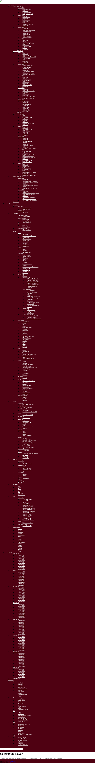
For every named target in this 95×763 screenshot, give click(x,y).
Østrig (19, 551)
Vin (9, 203)
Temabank (16, 201)
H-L (14, 711)
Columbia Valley (27, 526)
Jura (19, 348)
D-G (14, 697)
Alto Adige (26, 450)
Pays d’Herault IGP (28, 358)
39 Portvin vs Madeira (29, 74)
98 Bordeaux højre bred (29, 175)
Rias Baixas (26, 478)
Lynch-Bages (21, 721)
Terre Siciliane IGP (28, 435)
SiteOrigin (12, 762)
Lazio (19, 413)
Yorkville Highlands (28, 520)
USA (14, 496)
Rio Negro (25, 212)
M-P (14, 722)
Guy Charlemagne (23, 709)
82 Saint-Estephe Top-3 (29, 148)
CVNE (19, 696)
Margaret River (27, 230)
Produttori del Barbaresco (25, 734)
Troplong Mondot (23, 745)
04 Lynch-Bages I (28, 14)
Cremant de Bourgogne (34, 318)
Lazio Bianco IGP (28, 415)
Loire (19, 360)
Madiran (25, 400)
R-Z (14, 736)
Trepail (25, 347)
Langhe (25, 428)
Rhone (19, 379)
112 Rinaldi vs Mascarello (30, 200)
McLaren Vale (27, 222)
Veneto (20, 452)
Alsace (19, 233)
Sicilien (20, 429)
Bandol (25, 378)
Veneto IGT (26, 458)
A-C (14, 681)
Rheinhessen (21, 495)
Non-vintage (16, 678)
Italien (14, 401)
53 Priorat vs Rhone (28, 98)
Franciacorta (26, 418)
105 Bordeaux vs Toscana (30, 188)
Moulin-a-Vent (27, 252)
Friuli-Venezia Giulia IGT (30, 412)
